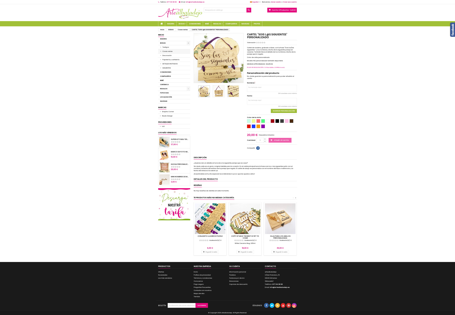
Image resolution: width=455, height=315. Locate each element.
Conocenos (198, 281)
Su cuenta (234, 266)
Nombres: (251, 83)
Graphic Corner (168, 111)
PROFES (257, 24)
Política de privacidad (202, 275)
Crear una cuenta (290, 2)
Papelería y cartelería (170, 59)
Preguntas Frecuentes (202, 287)
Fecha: (249, 96)
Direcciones (234, 281)
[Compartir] (258, 148)
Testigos (165, 47)
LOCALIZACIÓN (166, 97)
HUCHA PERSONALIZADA (180, 164)
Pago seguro (199, 284)
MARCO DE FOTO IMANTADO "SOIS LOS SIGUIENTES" (180, 152)
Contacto (270, 266)
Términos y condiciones (203, 278)
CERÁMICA (164, 84)
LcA (163, 126)
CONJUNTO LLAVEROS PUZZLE (210, 236)
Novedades (162, 275)
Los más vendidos (167, 132)
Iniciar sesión (276, 2)
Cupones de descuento (238, 284)
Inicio (161, 34)
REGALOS (217, 24)
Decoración (167, 55)
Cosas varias (167, 51)
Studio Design (167, 116)
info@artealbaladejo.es (195, 2)
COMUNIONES (195, 24)
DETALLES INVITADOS (170, 64)
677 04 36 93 (172, 2)
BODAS (182, 24)
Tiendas (197, 296)
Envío (196, 272)
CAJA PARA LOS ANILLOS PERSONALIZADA (280, 237)
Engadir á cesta (210, 252)
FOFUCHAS (164, 93)
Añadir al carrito (279, 140)
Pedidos (232, 275)
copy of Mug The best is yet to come (245, 237)
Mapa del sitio (199, 293)
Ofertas (161, 272)
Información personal (237, 272)
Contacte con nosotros (203, 290)
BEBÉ (207, 24)
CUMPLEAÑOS (231, 24)
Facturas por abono (237, 278)
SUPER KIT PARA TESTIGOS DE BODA (180, 139)
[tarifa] (174, 204)
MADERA (170, 24)
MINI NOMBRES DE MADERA (180, 177)
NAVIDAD (245, 24)
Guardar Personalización (284, 111)
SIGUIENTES (166, 68)
